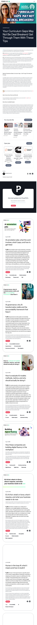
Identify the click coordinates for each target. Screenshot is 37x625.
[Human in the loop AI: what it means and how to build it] (18, 552)
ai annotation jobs (13, 275)
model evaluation (22, 275)
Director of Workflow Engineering (8, 158)
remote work (16, 277)
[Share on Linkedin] (29, 272)
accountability (12, 604)
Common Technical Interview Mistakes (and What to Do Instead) (18, 132)
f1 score (7, 417)
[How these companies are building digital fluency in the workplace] (18, 431)
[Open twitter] (27, 173)
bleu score (22, 415)
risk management (8, 538)
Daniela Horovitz (8, 173)
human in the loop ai (9, 606)
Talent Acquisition (25, 53)
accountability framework (15, 343)
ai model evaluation (13, 415)
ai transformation (17, 346)
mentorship (24, 467)
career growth (12, 465)
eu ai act (7, 536)
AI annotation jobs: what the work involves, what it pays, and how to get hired (18, 242)
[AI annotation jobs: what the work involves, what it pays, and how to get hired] (18, 226)
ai (18, 604)
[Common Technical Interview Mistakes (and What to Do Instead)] (18, 125)
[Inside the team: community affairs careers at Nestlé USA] (18, 620)
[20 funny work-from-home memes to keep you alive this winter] (28, 125)
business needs (13, 533)
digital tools (16, 467)
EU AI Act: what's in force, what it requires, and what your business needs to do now (17, 497)
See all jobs (29, 143)
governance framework (10, 348)
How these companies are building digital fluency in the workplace (16, 447)
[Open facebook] (30, 173)
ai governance (8, 346)
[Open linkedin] (32, 173)
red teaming (7, 277)
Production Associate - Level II (18, 157)
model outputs (14, 417)
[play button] (18, 13)
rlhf (22, 277)
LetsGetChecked (6, 27)
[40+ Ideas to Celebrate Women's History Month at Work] (8, 125)
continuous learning (22, 465)
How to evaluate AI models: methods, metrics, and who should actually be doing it (15, 378)
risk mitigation (20, 348)
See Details (8, 165)
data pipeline (21, 533)
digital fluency (8, 467)
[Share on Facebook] (27, 272)
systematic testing (24, 417)
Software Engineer (28, 156)
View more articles (28, 119)
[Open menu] (34, 1)
